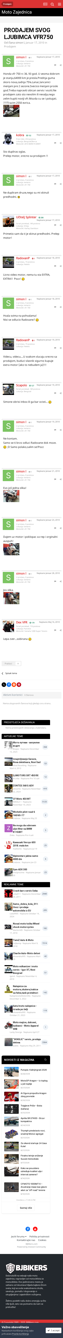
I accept (55, 1330)
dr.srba (16, 778)
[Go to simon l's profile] (6, 59)
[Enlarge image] (18, 197)
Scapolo (21, 385)
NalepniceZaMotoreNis (20, 995)
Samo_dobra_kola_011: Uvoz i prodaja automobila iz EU (25, 907)
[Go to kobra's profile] (6, 137)
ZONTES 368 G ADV (23, 785)
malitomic (17, 848)
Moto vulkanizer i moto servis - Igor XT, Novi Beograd (25, 969)
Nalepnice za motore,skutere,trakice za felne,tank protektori (25, 989)
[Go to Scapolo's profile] (6, 387)
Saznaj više (26, 1207)
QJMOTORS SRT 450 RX (25, 775)
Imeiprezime (18, 872)
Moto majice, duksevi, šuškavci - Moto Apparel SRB (26, 1025)
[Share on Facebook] (9, 684)
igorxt (12, 976)
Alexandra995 (19, 956)
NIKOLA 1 (17, 801)
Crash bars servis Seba (25, 890)
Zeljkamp (17, 943)
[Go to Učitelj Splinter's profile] (6, 219)
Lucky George (16, 1032)
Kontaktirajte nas (26, 1240)
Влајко (16, 749)
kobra (20, 135)
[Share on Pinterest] (19, 684)
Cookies (42, 1240)
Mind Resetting (19, 765)
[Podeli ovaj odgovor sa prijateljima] (60, 65)
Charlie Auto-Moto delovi (26, 953)
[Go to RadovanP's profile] (6, 260)
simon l (20, 42)
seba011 (17, 894)
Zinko (12, 835)
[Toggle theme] (45, 1060)
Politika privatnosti (39, 1236)
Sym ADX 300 (20, 869)
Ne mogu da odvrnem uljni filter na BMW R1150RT (24, 828)
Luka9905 (14, 913)
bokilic (16, 1045)
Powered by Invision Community (31, 1246)
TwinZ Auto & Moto (23, 940)
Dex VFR (21, 622)
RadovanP (23, 258)
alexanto (17, 788)
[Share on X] (4, 684)
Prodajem (10, 46)
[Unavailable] (11, 110)
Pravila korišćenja (20, 1333)
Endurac (16, 818)
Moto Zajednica (17, 12)
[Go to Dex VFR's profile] (6, 624)
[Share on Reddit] (14, 684)
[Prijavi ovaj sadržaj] (55, 65)
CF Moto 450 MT (22, 799)
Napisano (48, 56)
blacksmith (18, 930)
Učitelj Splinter (26, 217)
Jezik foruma (18, 1236)
